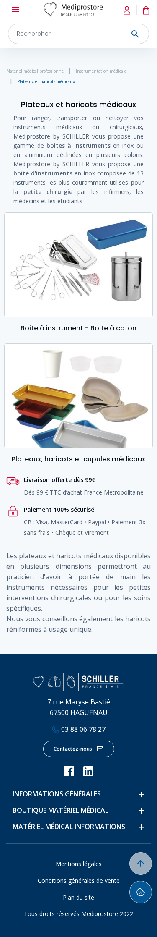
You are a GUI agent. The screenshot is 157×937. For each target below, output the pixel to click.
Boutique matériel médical (60, 810)
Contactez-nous (73, 748)
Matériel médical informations (69, 826)
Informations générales (57, 793)
